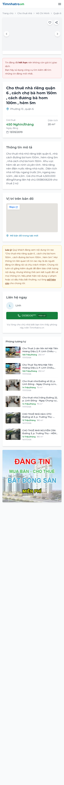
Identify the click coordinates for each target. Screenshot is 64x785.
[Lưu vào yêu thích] (50, 22)
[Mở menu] (60, 4)
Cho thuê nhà (24, 13)
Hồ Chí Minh (42, 13)
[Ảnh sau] (57, 34)
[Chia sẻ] (56, 22)
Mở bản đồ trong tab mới (24, 235)
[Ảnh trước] (6, 34)
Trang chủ (7, 13)
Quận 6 (57, 13)
